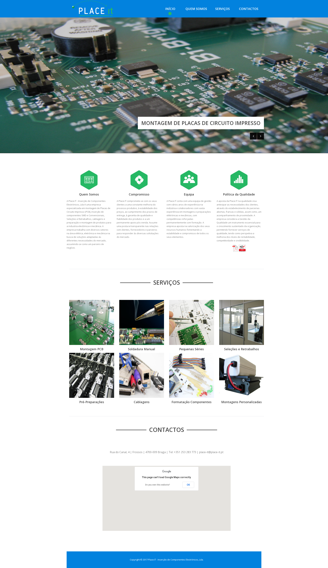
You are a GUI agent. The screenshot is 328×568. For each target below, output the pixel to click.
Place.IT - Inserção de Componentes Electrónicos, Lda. (175, 559)
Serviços (222, 9)
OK (188, 484)
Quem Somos (196, 9)
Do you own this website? (157, 485)
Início (170, 9)
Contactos (248, 9)
